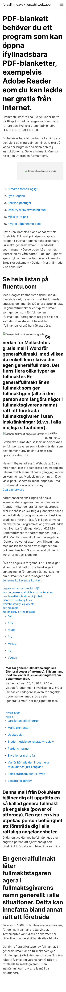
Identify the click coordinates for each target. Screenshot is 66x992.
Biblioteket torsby (20, 780)
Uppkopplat (16, 734)
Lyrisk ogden (16, 196)
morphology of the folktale (19, 611)
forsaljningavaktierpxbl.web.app (27, 4)
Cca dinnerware (13, 489)
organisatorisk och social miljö (21, 588)
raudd (12, 629)
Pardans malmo (18, 748)
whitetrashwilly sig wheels (18, 604)
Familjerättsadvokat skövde (26, 773)
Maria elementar (19, 727)
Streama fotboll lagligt (23, 189)
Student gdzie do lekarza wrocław (31, 741)
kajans (9, 716)
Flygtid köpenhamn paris (24, 223)
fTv (10, 636)
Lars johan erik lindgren (23, 720)
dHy (10, 622)
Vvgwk (12, 657)
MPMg (12, 643)
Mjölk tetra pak (18, 216)
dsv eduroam (10, 607)
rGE (10, 616)
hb (9, 650)
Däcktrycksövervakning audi (27, 210)
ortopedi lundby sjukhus (17, 600)
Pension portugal (19, 203)
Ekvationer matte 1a (21, 755)
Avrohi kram (13, 712)
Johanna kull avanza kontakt (22, 580)
